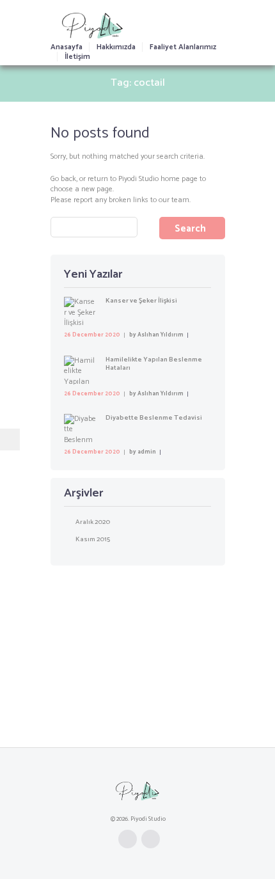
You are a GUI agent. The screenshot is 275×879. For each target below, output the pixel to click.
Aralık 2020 (92, 522)
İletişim (77, 56)
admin (147, 452)
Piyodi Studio (138, 179)
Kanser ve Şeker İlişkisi (141, 300)
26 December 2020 (92, 335)
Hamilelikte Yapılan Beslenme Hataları (154, 364)
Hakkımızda (116, 47)
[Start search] (192, 228)
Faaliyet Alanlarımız (183, 47)
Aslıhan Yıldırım (161, 335)
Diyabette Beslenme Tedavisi (154, 418)
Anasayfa (66, 47)
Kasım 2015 (92, 539)
